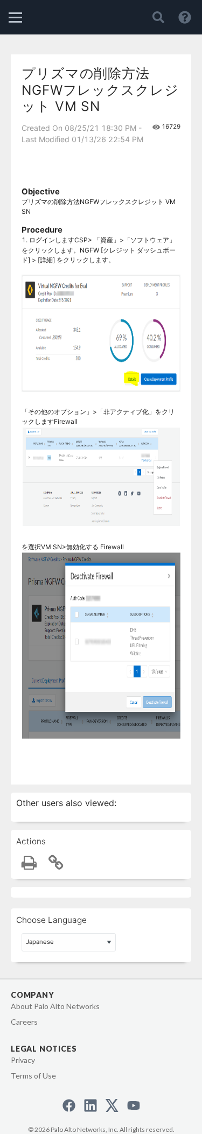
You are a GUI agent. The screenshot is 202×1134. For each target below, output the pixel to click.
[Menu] (15, 17)
